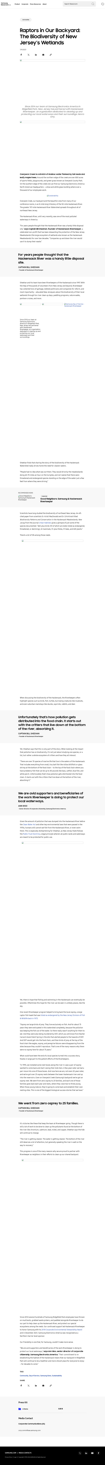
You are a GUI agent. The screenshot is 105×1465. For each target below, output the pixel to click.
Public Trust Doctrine (31, 834)
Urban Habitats (45, 523)
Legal (15, 1457)
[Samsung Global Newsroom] (102, 4)
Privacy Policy (8, 1457)
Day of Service (34, 1376)
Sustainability (57, 1376)
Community (24, 1376)
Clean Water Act (29, 825)
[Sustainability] (52, 196)
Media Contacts (25, 1453)
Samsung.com (10, 1453)
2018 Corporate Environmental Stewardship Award (61, 1330)
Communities (25, 19)
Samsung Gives (45, 1376)
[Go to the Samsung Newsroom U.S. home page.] (6, 4)
